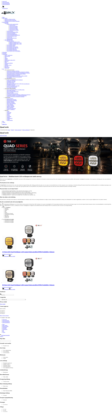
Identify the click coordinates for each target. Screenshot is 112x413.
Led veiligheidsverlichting (8, 367)
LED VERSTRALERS (9, 39)
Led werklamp (6, 351)
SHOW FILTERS (3, 135)
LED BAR (6, 23)
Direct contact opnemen (4, 315)
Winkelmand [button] (6, 256)
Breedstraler (6, 372)
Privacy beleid (2, 304)
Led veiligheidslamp (7, 350)
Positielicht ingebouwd (8, 363)
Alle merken (6, 357)
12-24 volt (5, 411)
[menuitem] (57, 17)
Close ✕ (1, 336)
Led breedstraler (6, 352)
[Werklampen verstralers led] (9, 15)
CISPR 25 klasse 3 (7, 364)
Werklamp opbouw (7, 365)
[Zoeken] (3, 206)
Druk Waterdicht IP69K (8, 390)
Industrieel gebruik (7, 366)
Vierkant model (6, 381)
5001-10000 (6, 376)
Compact (5, 395)
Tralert (5, 358)
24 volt (5, 410)
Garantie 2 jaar (6, 345)
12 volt (5, 409)
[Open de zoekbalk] (2, 203)
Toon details (12, 256)
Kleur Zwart (6, 386)
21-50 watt (5, 404)
